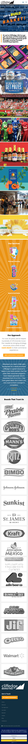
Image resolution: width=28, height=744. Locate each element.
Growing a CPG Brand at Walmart (12, 161)
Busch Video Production (12, 90)
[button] (23, 2)
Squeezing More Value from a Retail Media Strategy (13, 64)
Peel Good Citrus (9, 187)
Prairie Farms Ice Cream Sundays (12, 113)
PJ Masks (5, 138)
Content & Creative (14, 279)
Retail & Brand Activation (14, 327)
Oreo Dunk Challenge (11, 211)
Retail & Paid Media (14, 293)
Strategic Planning (14, 261)
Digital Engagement (14, 311)
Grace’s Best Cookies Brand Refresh (13, 234)
